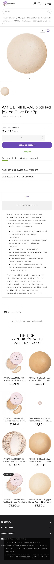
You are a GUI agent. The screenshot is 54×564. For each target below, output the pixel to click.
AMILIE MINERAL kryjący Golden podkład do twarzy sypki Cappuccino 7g (40, 379)
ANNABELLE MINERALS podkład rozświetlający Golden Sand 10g (14, 419)
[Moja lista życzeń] (39, 4)
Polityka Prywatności (20, 556)
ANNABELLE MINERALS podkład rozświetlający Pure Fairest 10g (14, 379)
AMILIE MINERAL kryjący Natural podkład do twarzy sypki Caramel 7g (40, 460)
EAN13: (5, 117)
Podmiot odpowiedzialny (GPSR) (20, 170)
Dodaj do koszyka (27, 145)
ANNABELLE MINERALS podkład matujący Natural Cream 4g (40, 419)
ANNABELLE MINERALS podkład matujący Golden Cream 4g (14, 460)
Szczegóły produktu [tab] (27, 205)
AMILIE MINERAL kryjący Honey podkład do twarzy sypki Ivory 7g (39, 500)
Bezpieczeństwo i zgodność (18, 177)
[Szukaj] (48, 11)
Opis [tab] (27, 196)
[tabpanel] (27, 54)
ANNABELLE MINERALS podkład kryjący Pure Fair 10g (14, 500)
